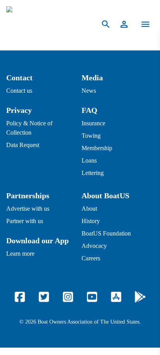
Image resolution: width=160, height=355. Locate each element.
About (89, 208)
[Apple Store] (116, 297)
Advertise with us (27, 208)
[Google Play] (140, 297)
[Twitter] (44, 297)
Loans (89, 160)
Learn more (20, 253)
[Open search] (105, 24)
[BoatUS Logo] (45, 24)
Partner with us (24, 221)
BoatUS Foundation (106, 233)
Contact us (19, 90)
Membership (97, 148)
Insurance (93, 123)
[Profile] (124, 24)
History (91, 221)
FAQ (89, 110)
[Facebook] (20, 297)
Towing (91, 135)
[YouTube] (92, 297)
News (89, 90)
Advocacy (94, 245)
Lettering (93, 173)
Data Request (22, 145)
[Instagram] (68, 297)
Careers (91, 258)
